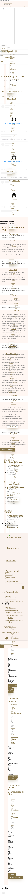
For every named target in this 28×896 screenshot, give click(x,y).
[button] (14, 236)
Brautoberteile (14, 527)
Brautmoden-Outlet (14, 786)
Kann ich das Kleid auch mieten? (12, 432)
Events (6, 888)
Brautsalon (13, 611)
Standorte (7, 604)
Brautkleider (13, 51)
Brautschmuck (12, 571)
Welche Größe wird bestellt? (11, 308)
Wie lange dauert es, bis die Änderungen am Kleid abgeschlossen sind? (13, 290)
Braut (6, 460)
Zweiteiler (13, 234)
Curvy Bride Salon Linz (11, 618)
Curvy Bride (8, 462)
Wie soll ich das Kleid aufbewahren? (13, 399)
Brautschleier (12, 592)
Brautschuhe (12, 582)
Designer (11, 98)
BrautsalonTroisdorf (13, 700)
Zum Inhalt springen (4, 0)
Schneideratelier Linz (16, 793)
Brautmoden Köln (19, 583)
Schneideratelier (10, 484)
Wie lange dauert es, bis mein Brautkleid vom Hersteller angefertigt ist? (13, 263)
